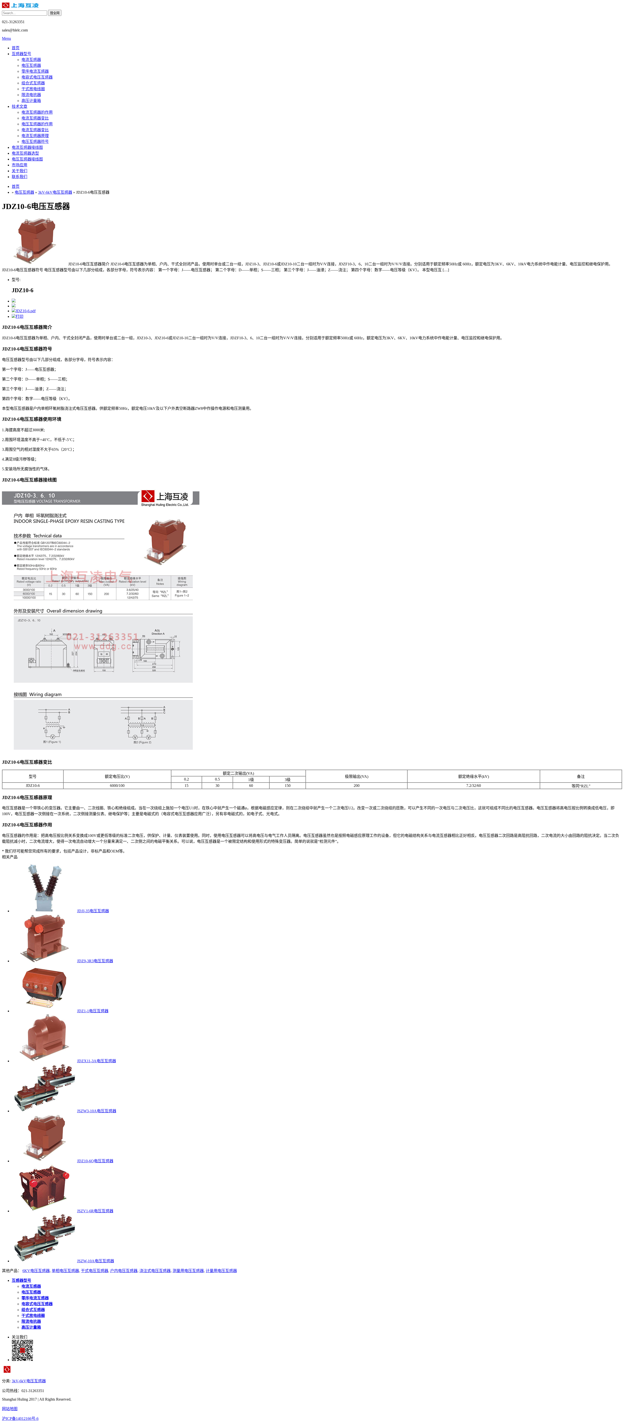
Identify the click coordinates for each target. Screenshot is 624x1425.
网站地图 (10, 1409)
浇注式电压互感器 (155, 1271)
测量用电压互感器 (188, 1271)
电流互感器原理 (35, 136)
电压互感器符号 (35, 142)
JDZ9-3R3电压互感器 (95, 961)
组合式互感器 (33, 83)
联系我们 (19, 177)
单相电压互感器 (65, 1271)
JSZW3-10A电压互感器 (96, 1111)
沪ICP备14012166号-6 (20, 1418)
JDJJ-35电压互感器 (93, 911)
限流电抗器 (31, 95)
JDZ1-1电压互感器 (92, 1011)
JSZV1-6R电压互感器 (95, 1211)
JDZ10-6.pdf (26, 311)
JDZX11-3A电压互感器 (96, 1061)
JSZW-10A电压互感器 (95, 1261)
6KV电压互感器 (36, 1271)
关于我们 (19, 171)
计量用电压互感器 (221, 1271)
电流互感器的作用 (37, 112)
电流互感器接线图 (27, 147)
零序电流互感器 (35, 71)
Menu (6, 38)
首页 (16, 48)
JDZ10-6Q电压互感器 (95, 1161)
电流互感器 (31, 60)
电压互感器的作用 (37, 124)
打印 (19, 316)
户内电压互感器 (123, 1271)
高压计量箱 (31, 101)
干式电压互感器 (94, 1271)
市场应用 (19, 165)
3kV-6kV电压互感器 (55, 192)
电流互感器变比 (35, 118)
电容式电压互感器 (37, 77)
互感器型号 (21, 54)
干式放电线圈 (33, 89)
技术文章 (19, 106)
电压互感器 (31, 65)
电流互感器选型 (25, 153)
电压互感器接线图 (27, 159)
